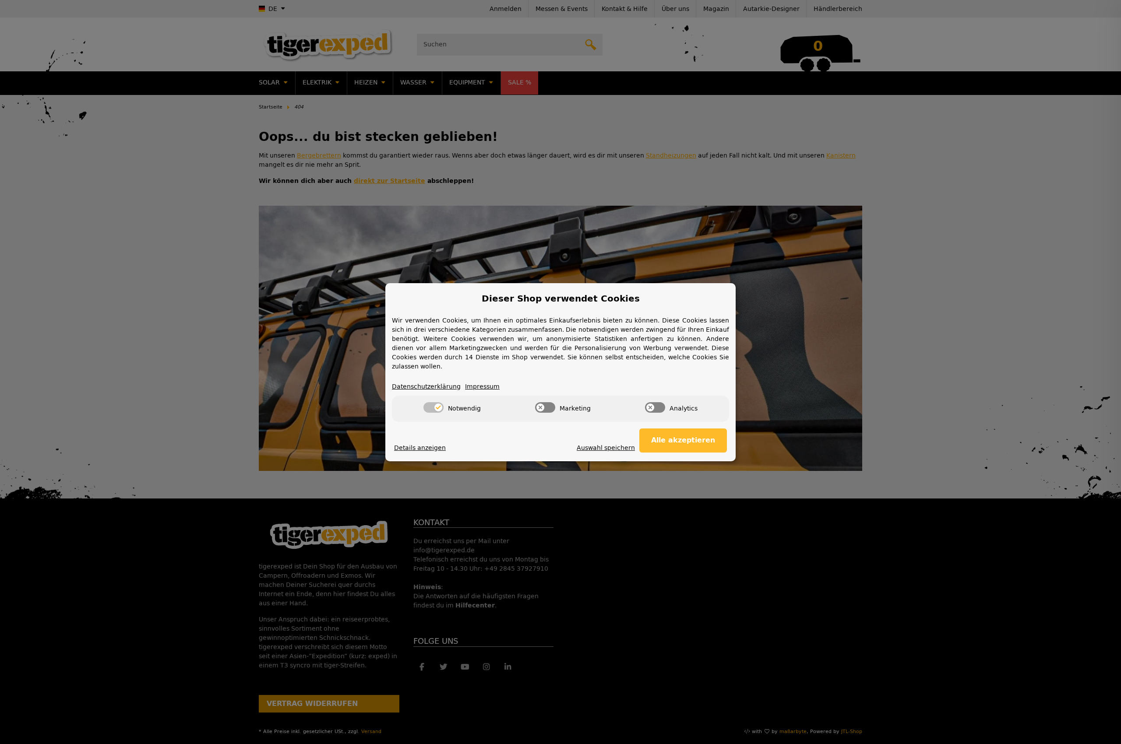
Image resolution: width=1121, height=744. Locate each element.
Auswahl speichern (606, 448)
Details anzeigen (420, 448)
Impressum (482, 386)
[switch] (433, 407)
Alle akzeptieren (683, 440)
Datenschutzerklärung (426, 386)
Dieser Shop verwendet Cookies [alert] (561, 298)
